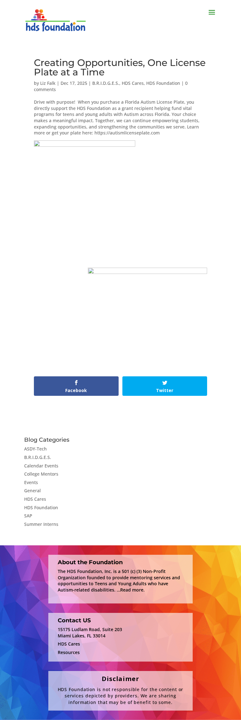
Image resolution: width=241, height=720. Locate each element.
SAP (28, 516)
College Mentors (41, 474)
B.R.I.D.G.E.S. (105, 83)
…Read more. (131, 590)
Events (31, 482)
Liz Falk (48, 83)
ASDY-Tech (35, 449)
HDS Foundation (163, 83)
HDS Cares (133, 83)
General (32, 491)
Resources (69, 652)
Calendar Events (41, 466)
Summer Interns (41, 524)
